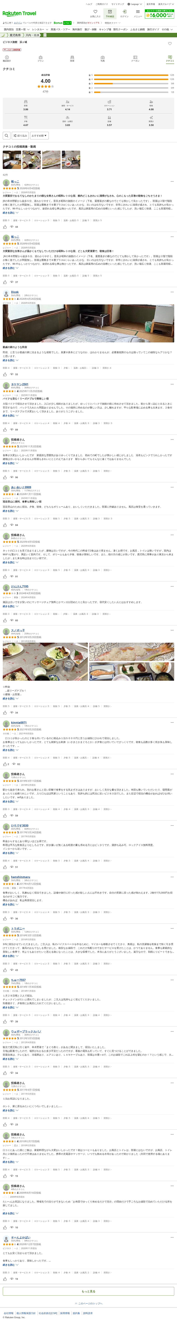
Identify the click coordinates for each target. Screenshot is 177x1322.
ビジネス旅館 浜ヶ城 (15, 42)
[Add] (170, 43)
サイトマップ (117, 4)
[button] (12, 160)
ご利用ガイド (102, 4)
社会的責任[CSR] (48, 1313)
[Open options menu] (172, 181)
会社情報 (8, 1313)
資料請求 (88, 1313)
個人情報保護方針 (26, 1313)
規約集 (76, 1313)
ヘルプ (89, 4)
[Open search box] (6, 135)
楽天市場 (151, 4)
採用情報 (65, 1313)
